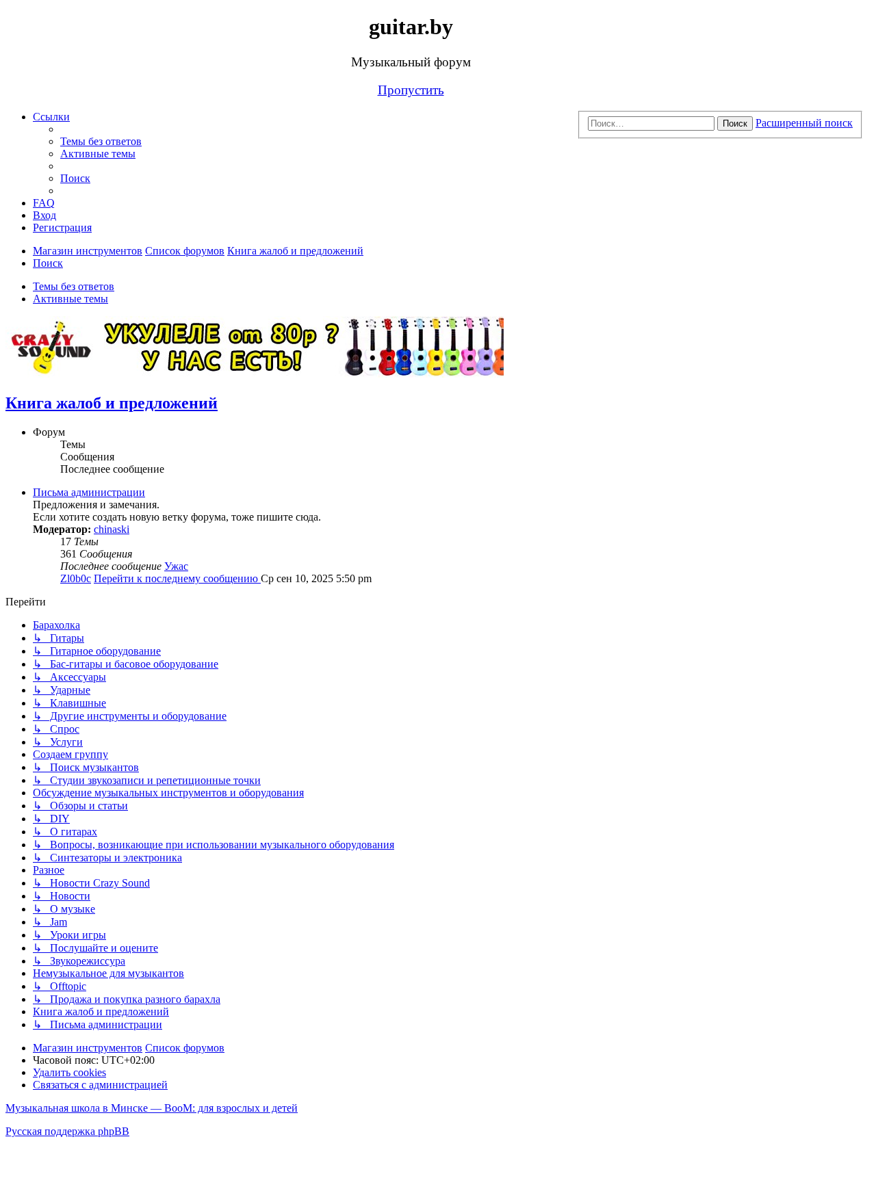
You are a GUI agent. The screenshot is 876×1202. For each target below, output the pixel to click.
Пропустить (411, 90)
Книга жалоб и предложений (111, 403)
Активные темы (70, 298)
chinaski (111, 529)
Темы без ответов (73, 286)
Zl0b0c (75, 578)
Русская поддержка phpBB (67, 1131)
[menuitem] (101, 141)
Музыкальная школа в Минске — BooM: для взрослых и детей (151, 1108)
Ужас (176, 566)
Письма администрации (89, 492)
